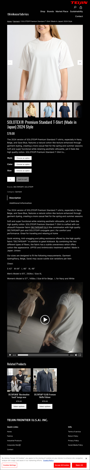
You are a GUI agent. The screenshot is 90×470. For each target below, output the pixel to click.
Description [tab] (15, 198)
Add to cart (22, 179)
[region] (45, 462)
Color (10, 164)
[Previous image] (10, 62)
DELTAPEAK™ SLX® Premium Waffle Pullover (45, 396)
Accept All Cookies (62, 465)
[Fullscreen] (80, 355)
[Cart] (81, 8)
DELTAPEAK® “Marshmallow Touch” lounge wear (18, 396)
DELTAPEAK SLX (39, 227)
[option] (31, 109)
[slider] (43, 355)
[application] (45, 319)
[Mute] (76, 355)
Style (9, 158)
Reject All (79, 465)
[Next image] (80, 62)
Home (9, 21)
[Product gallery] (45, 62)
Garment (16, 21)
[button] (45, 319)
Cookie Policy (48, 460)
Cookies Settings (9, 465)
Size (9, 170)
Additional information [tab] (20, 203)
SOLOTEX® (28, 187)
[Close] (86, 458)
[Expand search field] (75, 7)
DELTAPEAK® (18, 187)
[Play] (10, 355)
